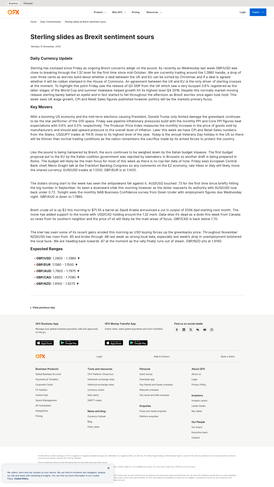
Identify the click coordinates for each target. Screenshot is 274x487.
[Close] (108, 468)
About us (196, 374)
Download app (147, 379)
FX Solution (41, 389)
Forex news (93, 426)
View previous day (43, 307)
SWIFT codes (94, 400)
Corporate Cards (44, 384)
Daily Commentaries (50, 21)
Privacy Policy (199, 384)
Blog (90, 421)
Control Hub (42, 395)
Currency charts (96, 389)
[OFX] (13, 12)
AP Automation (43, 405)
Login (99, 356)
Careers (196, 437)
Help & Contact (162, 356)
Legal (194, 379)
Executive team (200, 432)
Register (256, 12)
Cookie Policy (21, 478)
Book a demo (228, 356)
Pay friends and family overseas (156, 384)
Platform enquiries (149, 416)
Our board (197, 427)
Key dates (197, 411)
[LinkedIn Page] (183, 329)
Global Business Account (48, 374)
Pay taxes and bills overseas (154, 395)
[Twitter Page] (190, 329)
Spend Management (46, 400)
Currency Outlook (97, 416)
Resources (152, 12)
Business (13, 3)
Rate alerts (93, 395)
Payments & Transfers (47, 379)
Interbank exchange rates (101, 379)
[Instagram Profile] (211, 329)
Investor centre (199, 400)
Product (98, 12)
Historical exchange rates (101, 384)
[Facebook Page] (176, 329)
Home (33, 21)
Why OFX (117, 12)
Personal (28, 3)
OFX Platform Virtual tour (101, 374)
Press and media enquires (153, 411)
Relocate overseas (149, 389)
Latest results (199, 405)
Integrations (42, 410)
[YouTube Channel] (204, 329)
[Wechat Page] (197, 329)
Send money (146, 374)
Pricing (136, 12)
